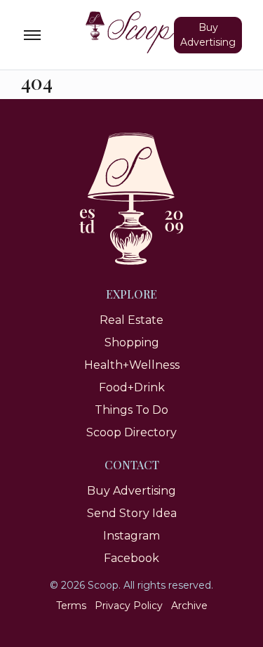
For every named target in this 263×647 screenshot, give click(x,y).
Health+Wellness (132, 365)
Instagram (131, 535)
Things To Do (131, 410)
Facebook (131, 558)
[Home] (131, 32)
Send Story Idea (132, 513)
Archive (189, 605)
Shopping (131, 342)
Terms (71, 605)
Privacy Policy (129, 605)
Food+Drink (132, 387)
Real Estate (131, 320)
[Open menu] (32, 35)
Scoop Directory (131, 432)
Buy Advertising (208, 34)
